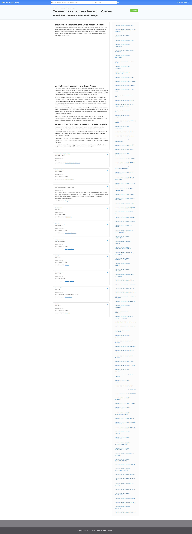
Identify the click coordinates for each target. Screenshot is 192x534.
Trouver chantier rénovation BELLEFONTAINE (122, 408)
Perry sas (67, 201)
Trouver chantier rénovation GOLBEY (125, 40)
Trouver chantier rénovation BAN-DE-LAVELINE (124, 351)
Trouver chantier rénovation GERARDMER (122, 35)
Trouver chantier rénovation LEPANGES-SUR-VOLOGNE (122, 443)
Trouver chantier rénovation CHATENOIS (122, 269)
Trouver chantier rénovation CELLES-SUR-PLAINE (124, 454)
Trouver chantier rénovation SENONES (125, 163)
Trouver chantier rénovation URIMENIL (125, 326)
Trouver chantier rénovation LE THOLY (125, 288)
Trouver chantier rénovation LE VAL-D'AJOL (124, 90)
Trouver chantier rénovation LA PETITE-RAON (125, 478)
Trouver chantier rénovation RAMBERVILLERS (122, 72)
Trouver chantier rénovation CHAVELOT (125, 322)
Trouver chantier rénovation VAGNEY (125, 100)
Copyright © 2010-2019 (83, 530)
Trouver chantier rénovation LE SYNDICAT (123, 242)
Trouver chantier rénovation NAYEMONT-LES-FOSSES (122, 459)
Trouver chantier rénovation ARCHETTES (122, 381)
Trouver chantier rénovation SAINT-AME (124, 212)
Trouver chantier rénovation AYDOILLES (126, 394)
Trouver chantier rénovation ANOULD (125, 132)
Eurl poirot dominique (70, 233)
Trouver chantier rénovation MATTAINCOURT (122, 493)
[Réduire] (183, 513)
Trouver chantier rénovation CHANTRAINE (122, 154)
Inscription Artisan (182, 2)
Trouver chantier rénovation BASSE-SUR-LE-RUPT (124, 484)
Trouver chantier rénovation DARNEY (125, 361)
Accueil (55, 8)
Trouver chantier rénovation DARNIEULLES (122, 336)
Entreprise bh (68, 297)
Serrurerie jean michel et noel (72, 163)
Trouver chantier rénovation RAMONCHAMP (122, 236)
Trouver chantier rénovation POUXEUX (125, 221)
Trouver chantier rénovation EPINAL (125, 25)
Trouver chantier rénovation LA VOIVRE (125, 489)
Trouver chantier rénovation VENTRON (125, 464)
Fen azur (67, 313)
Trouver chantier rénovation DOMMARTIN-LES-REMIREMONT (123, 247)
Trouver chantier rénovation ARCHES (125, 280)
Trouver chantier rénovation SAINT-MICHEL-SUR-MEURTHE (124, 231)
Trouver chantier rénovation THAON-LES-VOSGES (124, 50)
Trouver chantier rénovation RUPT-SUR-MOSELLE (125, 121)
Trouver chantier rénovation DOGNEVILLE (122, 311)
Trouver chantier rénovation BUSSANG (125, 301)
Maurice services (69, 179)
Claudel (67, 265)
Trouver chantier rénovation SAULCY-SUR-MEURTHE (124, 178)
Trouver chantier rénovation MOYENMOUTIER (122, 140)
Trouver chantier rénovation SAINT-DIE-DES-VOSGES (125, 30)
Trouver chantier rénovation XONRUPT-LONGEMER (125, 296)
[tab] (81, 154)
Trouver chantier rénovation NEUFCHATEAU (122, 56)
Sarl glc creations (69, 249)
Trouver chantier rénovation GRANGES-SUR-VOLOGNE (125, 199)
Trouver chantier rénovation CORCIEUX (125, 284)
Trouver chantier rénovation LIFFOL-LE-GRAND (125, 184)
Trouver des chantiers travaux (66, 8)
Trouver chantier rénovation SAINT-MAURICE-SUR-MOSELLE (124, 317)
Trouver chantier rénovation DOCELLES (125, 427)
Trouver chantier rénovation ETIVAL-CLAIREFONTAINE (124, 189)
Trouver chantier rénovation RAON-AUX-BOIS (124, 375)
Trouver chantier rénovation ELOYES (125, 136)
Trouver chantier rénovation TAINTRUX (125, 292)
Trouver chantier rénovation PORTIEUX (125, 346)
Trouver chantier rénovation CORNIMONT (122, 116)
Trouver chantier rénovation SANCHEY (125, 498)
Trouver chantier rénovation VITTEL (124, 77)
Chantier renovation (11, 2)
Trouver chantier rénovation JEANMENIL (122, 432)
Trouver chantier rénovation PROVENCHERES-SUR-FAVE (122, 469)
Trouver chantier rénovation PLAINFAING (122, 264)
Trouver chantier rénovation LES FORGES (123, 226)
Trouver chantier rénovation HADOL (125, 194)
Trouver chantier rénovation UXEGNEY (125, 217)
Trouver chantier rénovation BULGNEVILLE (122, 330)
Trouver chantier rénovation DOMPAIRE (126, 390)
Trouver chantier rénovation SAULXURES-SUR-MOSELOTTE (122, 167)
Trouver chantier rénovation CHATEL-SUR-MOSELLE (124, 275)
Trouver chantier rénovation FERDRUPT (125, 512)
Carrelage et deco (69, 281)
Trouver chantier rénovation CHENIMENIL (122, 370)
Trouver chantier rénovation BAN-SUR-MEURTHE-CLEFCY (125, 423)
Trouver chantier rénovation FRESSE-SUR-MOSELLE (124, 253)
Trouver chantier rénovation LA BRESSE (125, 81)
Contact (110, 530)
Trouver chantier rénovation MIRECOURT (122, 67)
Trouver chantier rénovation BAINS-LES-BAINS (124, 356)
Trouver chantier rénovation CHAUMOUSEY (122, 438)
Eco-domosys (68, 217)
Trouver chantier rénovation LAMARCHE (122, 398)
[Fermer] (186, 513)
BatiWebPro (178, 526)
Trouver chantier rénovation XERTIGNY (125, 159)
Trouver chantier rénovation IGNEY (124, 386)
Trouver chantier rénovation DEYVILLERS (122, 306)
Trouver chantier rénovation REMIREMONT (122, 45)
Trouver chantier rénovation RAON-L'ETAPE (124, 61)
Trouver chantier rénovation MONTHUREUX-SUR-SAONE (122, 449)
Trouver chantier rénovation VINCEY (125, 203)
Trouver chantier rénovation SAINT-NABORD (124, 95)
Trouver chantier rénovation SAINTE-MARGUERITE (124, 173)
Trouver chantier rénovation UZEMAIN (125, 403)
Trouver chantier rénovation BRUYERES (125, 145)
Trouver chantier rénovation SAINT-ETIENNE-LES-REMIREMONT (124, 105)
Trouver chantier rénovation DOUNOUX (126, 502)
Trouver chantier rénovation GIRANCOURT (122, 507)
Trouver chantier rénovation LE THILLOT (123, 110)
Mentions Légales (101, 530)
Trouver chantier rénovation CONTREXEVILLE (122, 127)
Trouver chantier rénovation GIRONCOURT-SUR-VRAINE (122, 413)
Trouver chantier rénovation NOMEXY (125, 207)
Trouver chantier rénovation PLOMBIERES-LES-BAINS (122, 258)
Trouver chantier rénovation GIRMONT (125, 474)
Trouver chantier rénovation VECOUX (125, 418)
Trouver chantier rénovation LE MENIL (125, 365)
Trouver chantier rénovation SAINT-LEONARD (124, 341)
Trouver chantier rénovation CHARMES (125, 85)
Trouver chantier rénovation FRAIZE (125, 149)
